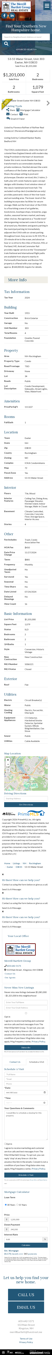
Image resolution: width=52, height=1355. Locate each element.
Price (7, 1214)
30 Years (11, 1204)
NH (24, 863)
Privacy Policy (38, 1041)
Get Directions (26, 804)
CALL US (26, 1294)
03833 (19, 867)
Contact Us (10, 973)
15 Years (22, 1204)
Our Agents (10, 977)
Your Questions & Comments (19, 1108)
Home (7, 863)
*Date (7, 1087)
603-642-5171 (14, 965)
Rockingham (35, 863)
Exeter (10, 867)
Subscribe (26, 1047)
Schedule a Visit (36, 1062)
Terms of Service (43, 1180)
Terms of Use (26, 1338)
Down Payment (12, 1224)
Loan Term (9, 1197)
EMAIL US (26, 1307)
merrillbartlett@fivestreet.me (26, 1332)
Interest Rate (11, 1234)
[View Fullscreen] (8, 770)
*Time (7, 1098)
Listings (16, 863)
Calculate (26, 1245)
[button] (6, 43)
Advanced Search (25, 49)
